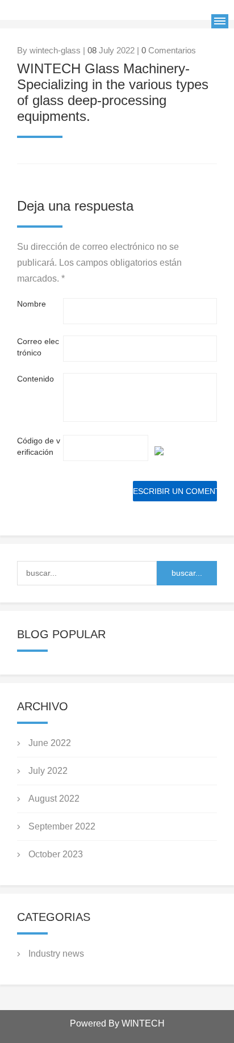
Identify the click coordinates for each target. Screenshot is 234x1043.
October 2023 (55, 854)
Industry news (56, 953)
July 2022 (48, 771)
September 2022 (61, 826)
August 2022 (54, 798)
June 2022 (49, 743)
